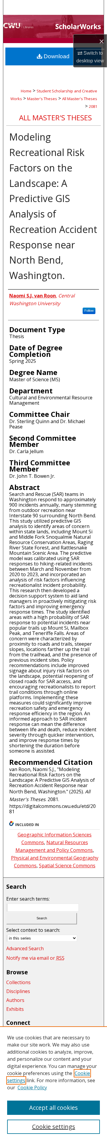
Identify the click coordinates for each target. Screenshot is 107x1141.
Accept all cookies (53, 1108)
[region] (53, 1083)
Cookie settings (53, 1127)
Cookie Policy (32, 1087)
